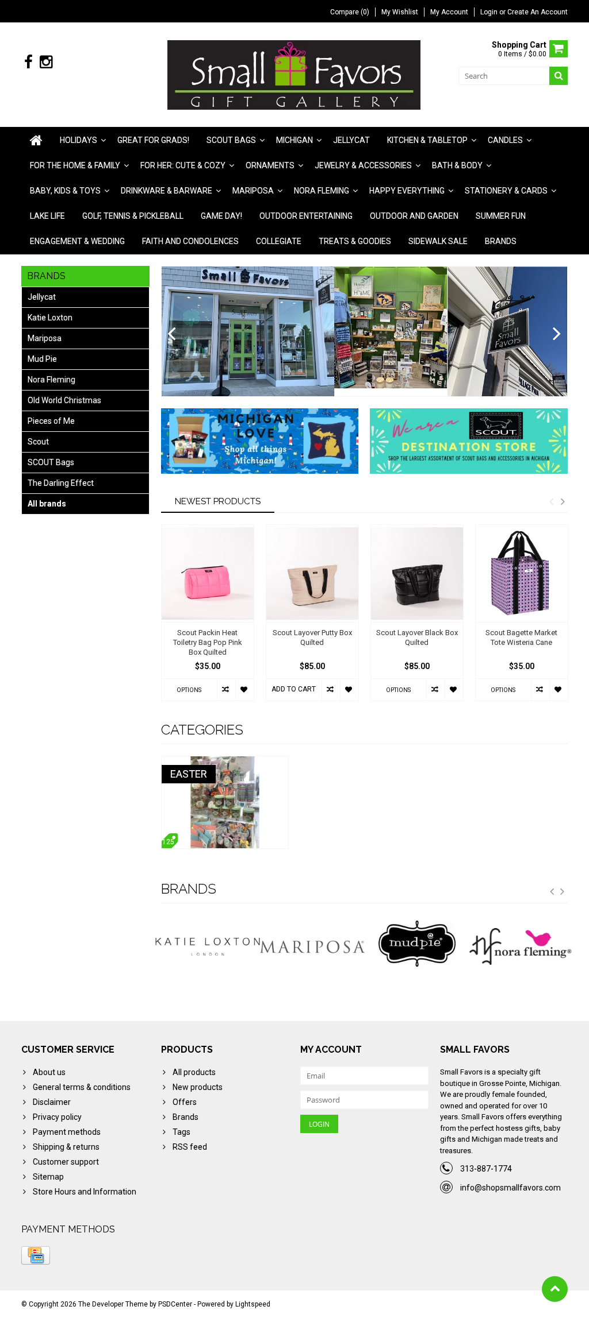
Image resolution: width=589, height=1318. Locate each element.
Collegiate (278, 241)
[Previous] (171, 334)
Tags (181, 1132)
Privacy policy (57, 1117)
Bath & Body (457, 165)
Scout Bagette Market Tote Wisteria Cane (521, 637)
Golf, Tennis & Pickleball (132, 216)
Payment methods (67, 1132)
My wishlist (399, 12)
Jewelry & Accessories (363, 165)
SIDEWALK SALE (438, 241)
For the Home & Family (75, 165)
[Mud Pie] (363, 947)
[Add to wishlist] (244, 690)
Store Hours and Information (84, 1191)
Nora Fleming (321, 190)
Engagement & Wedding (77, 241)
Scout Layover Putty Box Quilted (312, 637)
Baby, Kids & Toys (65, 190)
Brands (501, 241)
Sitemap (48, 1176)
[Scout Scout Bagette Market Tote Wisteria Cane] (522, 573)
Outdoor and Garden (414, 216)
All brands (47, 503)
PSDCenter (175, 1304)
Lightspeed (252, 1304)
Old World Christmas (64, 400)
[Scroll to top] (555, 1289)
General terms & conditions (82, 1087)
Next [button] (562, 501)
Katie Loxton (50, 317)
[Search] (558, 76)
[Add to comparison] (226, 690)
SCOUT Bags (51, 462)
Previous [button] (551, 501)
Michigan (294, 140)
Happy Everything (407, 190)
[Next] (557, 334)
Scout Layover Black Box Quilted (417, 637)
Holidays (78, 140)
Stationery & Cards (506, 190)
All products (194, 1072)
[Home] (36, 140)
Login (489, 12)
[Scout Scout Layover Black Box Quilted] (417, 573)
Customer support (66, 1161)
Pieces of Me (51, 421)
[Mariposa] (258, 947)
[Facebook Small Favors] (28, 62)
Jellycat (351, 140)
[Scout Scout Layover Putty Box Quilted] (312, 573)
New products (198, 1087)
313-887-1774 (486, 1168)
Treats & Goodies (355, 241)
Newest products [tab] (218, 501)
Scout (38, 441)
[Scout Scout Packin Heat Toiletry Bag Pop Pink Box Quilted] (208, 573)
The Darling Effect (61, 483)
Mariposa (253, 190)
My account (449, 12)
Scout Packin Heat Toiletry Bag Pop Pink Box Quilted (207, 642)
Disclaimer (52, 1102)
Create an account (537, 12)
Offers (185, 1102)
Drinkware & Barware (166, 190)
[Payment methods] (35, 1255)
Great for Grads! (153, 140)
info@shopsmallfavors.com (510, 1187)
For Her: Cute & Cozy (182, 165)
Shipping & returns (66, 1146)
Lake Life (47, 216)
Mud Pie (42, 359)
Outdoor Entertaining (306, 216)
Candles (505, 140)
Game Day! (221, 216)
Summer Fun (501, 216)
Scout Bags (231, 140)
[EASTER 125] (225, 762)
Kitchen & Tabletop (427, 140)
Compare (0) (349, 12)
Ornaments (270, 165)
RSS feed (190, 1146)
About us (49, 1072)
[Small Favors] (294, 74)
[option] (207, 618)
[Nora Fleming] (467, 947)
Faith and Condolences (190, 241)
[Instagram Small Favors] (46, 62)
